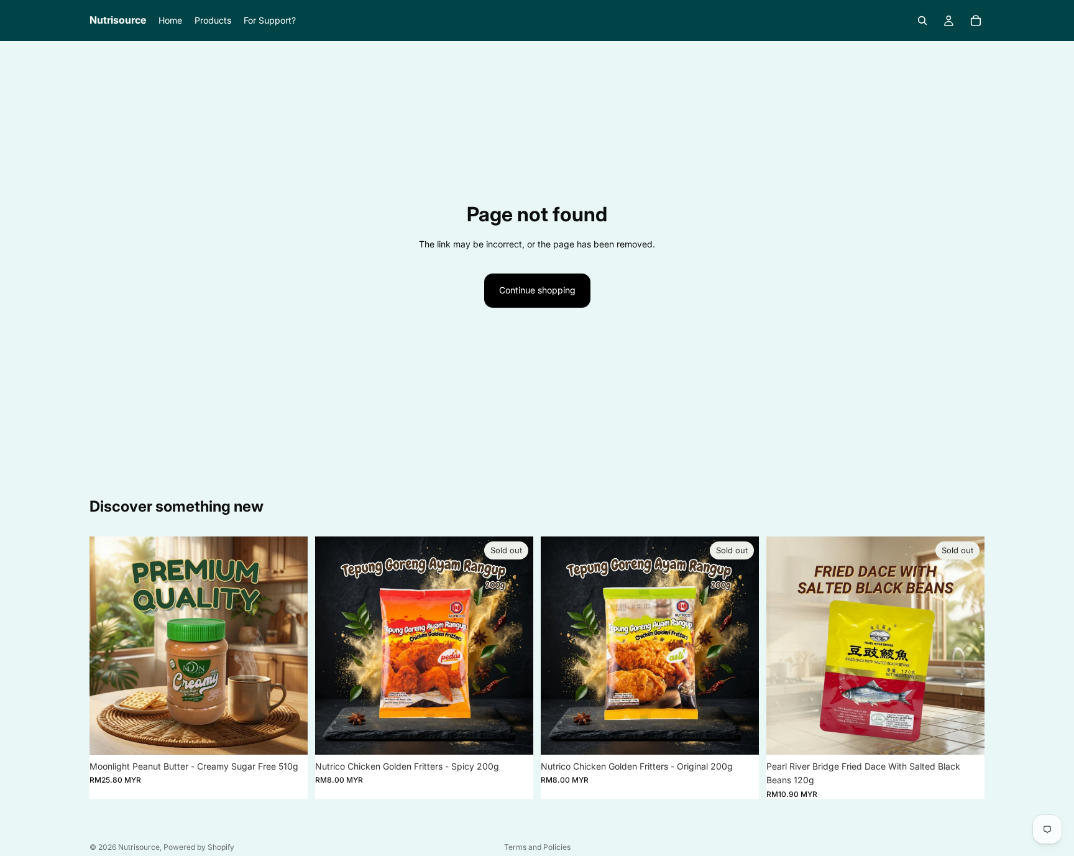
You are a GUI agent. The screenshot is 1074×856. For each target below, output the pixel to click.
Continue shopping (537, 290)
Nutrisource (139, 847)
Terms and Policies (537, 847)
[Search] (922, 20)
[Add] (288, 735)
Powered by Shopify (198, 847)
